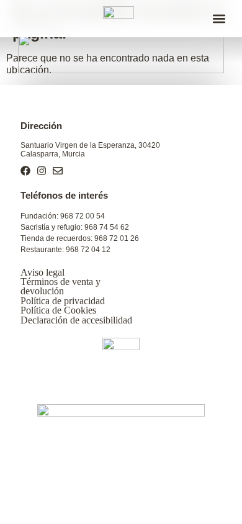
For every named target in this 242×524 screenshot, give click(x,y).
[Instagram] (42, 171)
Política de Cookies (58, 310)
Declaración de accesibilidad (76, 320)
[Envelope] (58, 171)
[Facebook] (25, 171)
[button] (218, 19)
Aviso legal (42, 272)
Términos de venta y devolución (60, 286)
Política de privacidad (62, 301)
